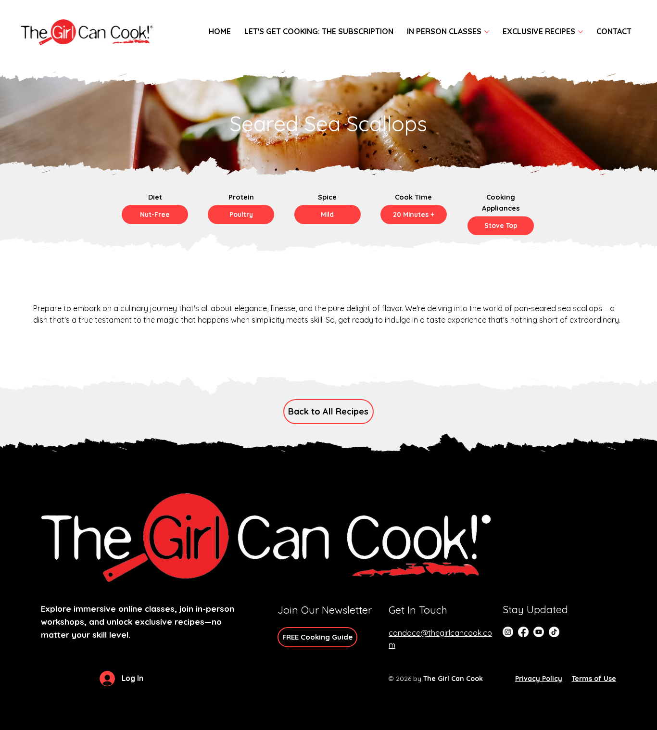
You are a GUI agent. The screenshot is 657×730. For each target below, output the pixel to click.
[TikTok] (554, 632)
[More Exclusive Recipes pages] (580, 31)
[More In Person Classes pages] (486, 31)
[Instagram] (508, 632)
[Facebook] (523, 632)
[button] (155, 214)
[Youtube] (538, 632)
